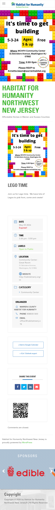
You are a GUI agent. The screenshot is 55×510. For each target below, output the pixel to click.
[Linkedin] (30, 387)
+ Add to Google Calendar (28, 345)
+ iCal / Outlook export (28, 353)
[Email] (36, 387)
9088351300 (32, 314)
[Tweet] (24, 387)
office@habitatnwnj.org (30, 322)
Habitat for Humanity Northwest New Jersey (20, 99)
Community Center (30, 292)
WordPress (27, 442)
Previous (3, 471)
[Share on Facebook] (17, 387)
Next (51, 468)
